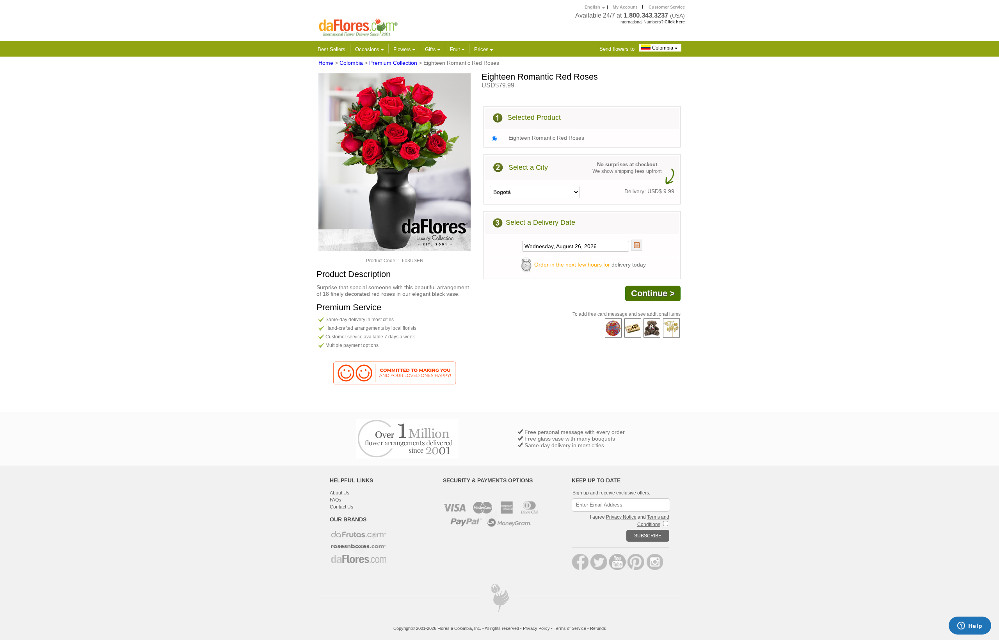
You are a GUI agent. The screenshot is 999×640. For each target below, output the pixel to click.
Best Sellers (331, 49)
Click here (675, 22)
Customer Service (667, 7)
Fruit (456, 49)
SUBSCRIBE (647, 536)
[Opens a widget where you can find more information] (969, 626)
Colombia (663, 48)
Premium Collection (393, 63)
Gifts (431, 49)
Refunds (598, 628)
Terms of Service (570, 628)
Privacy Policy (536, 628)
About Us (339, 493)
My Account (625, 7)
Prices (482, 49)
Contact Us (341, 507)
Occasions (368, 49)
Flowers (402, 49)
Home (325, 63)
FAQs (335, 500)
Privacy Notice (621, 517)
